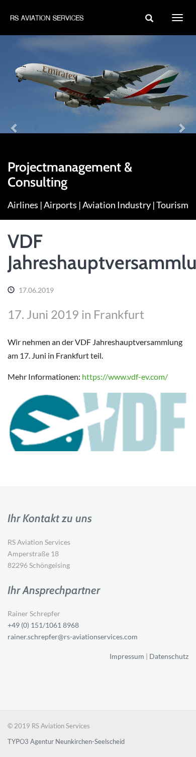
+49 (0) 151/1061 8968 (43, 625)
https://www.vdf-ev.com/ (125, 376)
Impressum (127, 656)
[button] (15, 127)
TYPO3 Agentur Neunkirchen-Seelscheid (66, 741)
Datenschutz (168, 656)
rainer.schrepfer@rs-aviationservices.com (73, 636)
